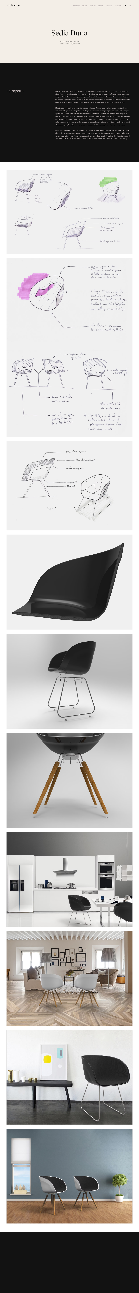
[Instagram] (125, 1283)
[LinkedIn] (130, 1283)
